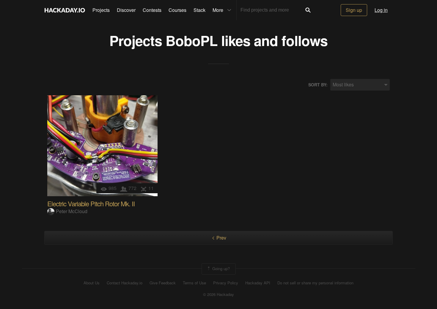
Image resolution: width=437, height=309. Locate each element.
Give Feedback (163, 283)
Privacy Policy (225, 283)
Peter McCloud (71, 211)
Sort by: (318, 85)
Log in (381, 10)
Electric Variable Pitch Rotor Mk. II (91, 203)
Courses (177, 10)
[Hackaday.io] (65, 10)
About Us (92, 283)
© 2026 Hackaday (218, 294)
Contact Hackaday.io (124, 283)
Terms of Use (194, 283)
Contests (152, 10)
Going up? (220, 268)
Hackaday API (257, 283)
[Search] (308, 10)
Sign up (354, 10)
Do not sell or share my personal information (315, 283)
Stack (199, 10)
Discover (126, 10)
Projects (101, 10)
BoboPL (192, 40)
